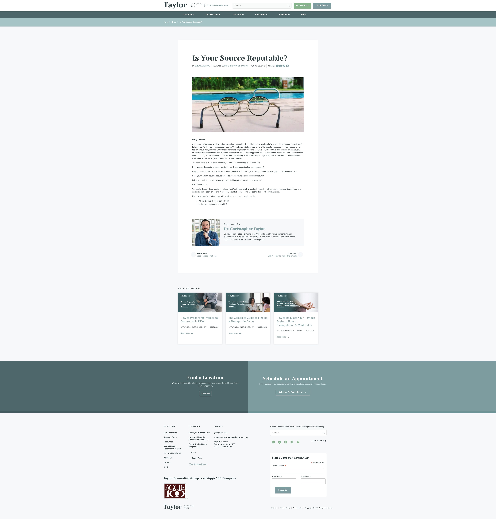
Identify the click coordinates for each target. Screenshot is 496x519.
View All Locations (197, 464)
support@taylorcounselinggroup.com (224, 437)
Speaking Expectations (206, 256)
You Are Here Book (172, 453)
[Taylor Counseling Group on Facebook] (286, 442)
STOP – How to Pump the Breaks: (282, 256)
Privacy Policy (285, 508)
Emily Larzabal (202, 66)
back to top (318, 441)
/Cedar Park (196, 458)
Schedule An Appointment (291, 392)
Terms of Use (297, 508)
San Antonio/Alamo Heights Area (198, 445)
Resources (168, 442)
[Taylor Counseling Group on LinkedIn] (273, 442)
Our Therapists (170, 433)
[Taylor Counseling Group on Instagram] (292, 442)
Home (166, 22)
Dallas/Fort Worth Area (199, 433)
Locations (205, 393)
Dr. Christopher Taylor (236, 66)
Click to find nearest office (217, 5)
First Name (277, 477)
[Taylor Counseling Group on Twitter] (279, 442)
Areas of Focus (170, 437)
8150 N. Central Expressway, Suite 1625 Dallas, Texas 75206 (224, 444)
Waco (193, 452)
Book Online (322, 5)
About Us (168, 458)
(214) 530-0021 (221, 433)
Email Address (279, 466)
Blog (174, 22)
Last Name (306, 477)
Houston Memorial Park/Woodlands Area (198, 438)
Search (289, 5)
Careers (167, 462)
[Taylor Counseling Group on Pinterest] (298, 442)
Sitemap (274, 508)
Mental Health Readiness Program (172, 447)
